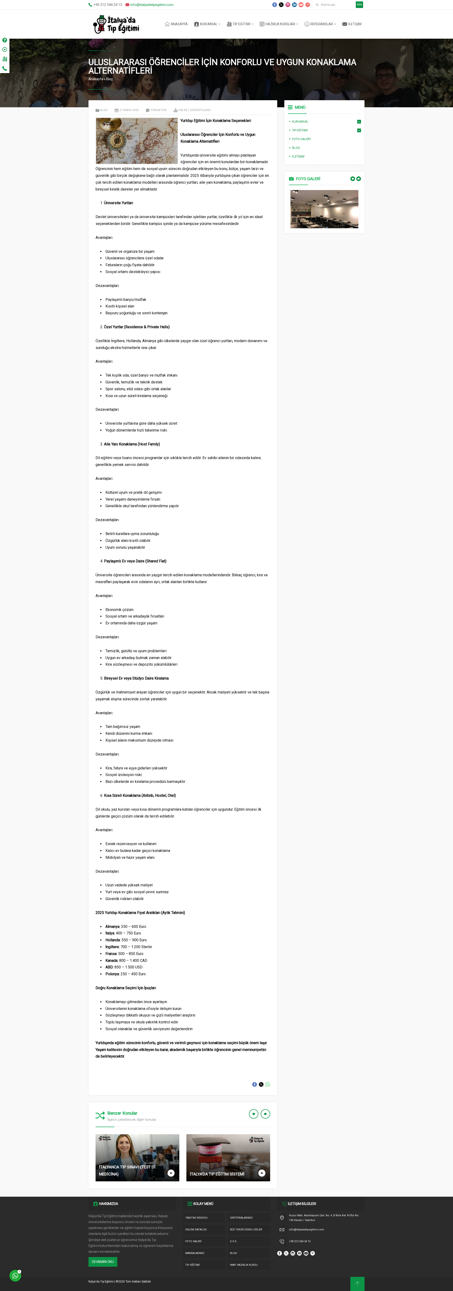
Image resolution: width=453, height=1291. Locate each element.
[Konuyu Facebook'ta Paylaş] (254, 1084)
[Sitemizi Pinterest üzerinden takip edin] (307, 4)
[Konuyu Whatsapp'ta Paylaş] (267, 1084)
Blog (109, 79)
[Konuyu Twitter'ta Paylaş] (261, 1084)
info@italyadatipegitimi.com (151, 5)
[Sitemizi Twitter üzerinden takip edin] (281, 4)
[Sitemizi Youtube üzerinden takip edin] (301, 4)
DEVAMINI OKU (103, 1262)
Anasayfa (95, 79)
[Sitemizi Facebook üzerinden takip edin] (274, 4)
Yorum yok (159, 110)
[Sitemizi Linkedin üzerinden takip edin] (294, 4)
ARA (359, 4)
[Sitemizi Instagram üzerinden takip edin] (287, 4)
